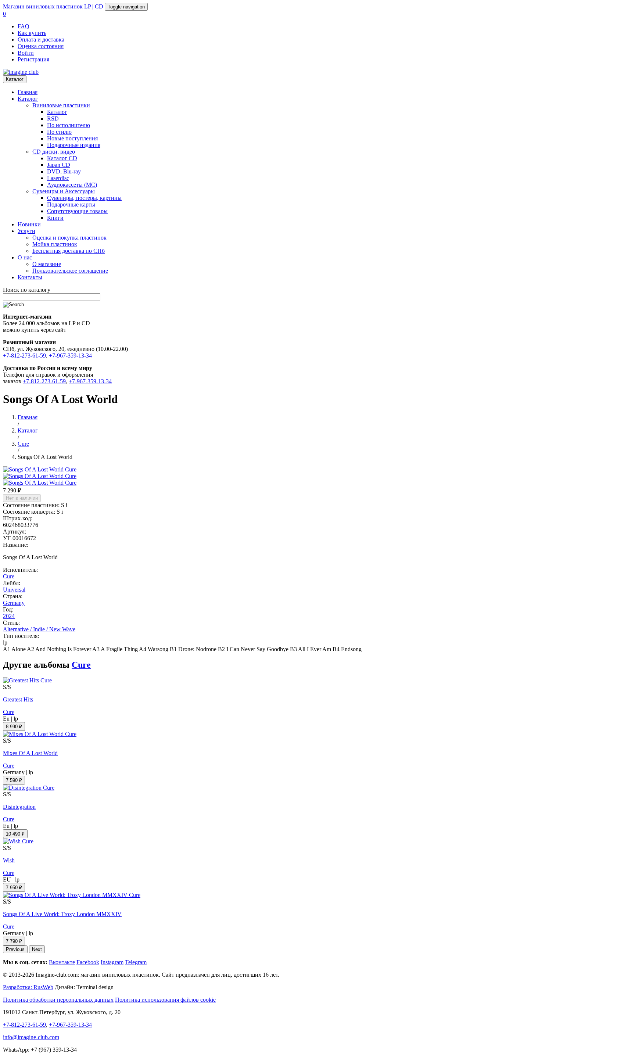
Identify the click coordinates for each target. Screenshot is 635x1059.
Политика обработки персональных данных (58, 1000)
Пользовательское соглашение (70, 271)
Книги (55, 218)
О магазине (46, 264)
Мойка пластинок (54, 244)
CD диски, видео (53, 151)
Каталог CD (62, 158)
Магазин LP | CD (53, 6)
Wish (9, 860)
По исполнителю (68, 125)
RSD (53, 118)
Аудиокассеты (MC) (72, 185)
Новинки (29, 224)
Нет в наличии (22, 498)
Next (37, 949)
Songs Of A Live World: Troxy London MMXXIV (62, 914)
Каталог (15, 79)
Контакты (30, 277)
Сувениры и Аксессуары (63, 191)
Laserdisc (58, 178)
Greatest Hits (18, 699)
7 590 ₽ (14, 780)
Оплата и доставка (41, 39)
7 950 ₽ (14, 887)
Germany (14, 603)
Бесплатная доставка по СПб (68, 251)
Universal (14, 589)
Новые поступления (72, 138)
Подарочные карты (71, 204)
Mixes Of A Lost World (30, 753)
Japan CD (58, 165)
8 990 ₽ (14, 726)
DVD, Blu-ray (64, 171)
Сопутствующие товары (77, 211)
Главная (27, 92)
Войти (26, 53)
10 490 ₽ (15, 834)
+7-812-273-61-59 (24, 355)
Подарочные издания (73, 145)
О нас (25, 257)
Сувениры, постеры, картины (84, 198)
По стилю (59, 132)
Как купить (32, 33)
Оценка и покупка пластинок (69, 237)
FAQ (23, 26)
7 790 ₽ (14, 941)
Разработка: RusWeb (28, 987)
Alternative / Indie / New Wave (39, 629)
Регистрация (33, 59)
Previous (15, 949)
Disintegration (19, 807)
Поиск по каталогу (26, 290)
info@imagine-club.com (31, 1037)
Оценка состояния (41, 46)
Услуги (26, 231)
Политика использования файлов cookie (165, 1000)
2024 (9, 616)
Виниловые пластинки (61, 105)
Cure (8, 576)
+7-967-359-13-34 (70, 355)
